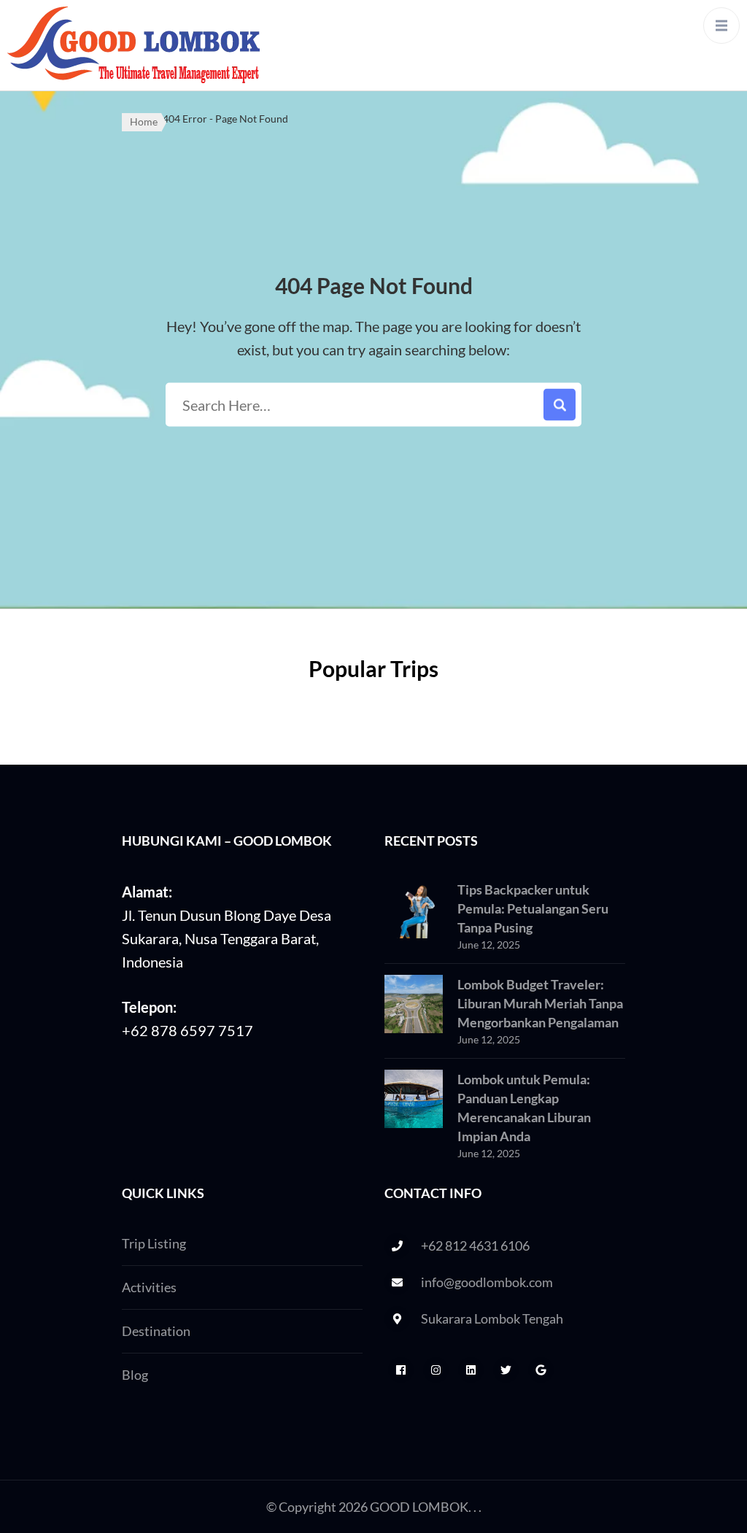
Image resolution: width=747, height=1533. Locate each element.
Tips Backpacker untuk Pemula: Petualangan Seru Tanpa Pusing (532, 908)
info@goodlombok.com (487, 1282)
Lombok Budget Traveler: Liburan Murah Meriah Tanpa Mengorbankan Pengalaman (540, 1003)
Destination (156, 1331)
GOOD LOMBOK (419, 1507)
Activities (149, 1287)
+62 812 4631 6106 (475, 1245)
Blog (135, 1375)
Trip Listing (154, 1243)
